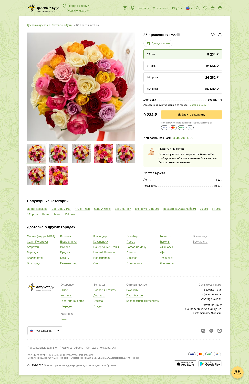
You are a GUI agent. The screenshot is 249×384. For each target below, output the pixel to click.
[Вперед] (134, 87)
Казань (64, 258)
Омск (96, 263)
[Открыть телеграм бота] (211, 330)
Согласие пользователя (101, 347)
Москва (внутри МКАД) (41, 236)
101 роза (32, 214)
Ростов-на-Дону (136, 247)
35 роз (204, 209)
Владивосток (35, 258)
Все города (200, 236)
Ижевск (65, 247)
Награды (66, 306)
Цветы (46, 214)
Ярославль (167, 263)
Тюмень (165, 241)
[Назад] (29, 87)
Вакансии (132, 290)
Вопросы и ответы (105, 290)
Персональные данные (42, 347)
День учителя (102, 209)
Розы (64, 319)
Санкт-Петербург (37, 241)
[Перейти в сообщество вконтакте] (203, 330)
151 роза (70, 214)
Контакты (66, 295)
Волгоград (33, 263)
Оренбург (133, 236)
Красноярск (100, 241)
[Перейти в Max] (219, 330)
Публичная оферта (71, 347)
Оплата (98, 301)
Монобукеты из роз (147, 209)
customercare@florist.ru (207, 313)
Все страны (200, 241)
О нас (64, 290)
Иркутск (65, 252)
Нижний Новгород (104, 252)
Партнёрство (134, 295)
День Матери (123, 209)
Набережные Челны (106, 247)
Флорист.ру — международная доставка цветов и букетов (80, 365)
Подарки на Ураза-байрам (179, 209)
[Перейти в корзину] (212, 8)
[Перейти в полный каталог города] (42, 8)
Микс (57, 214)
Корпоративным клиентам (142, 301)
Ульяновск (166, 247)
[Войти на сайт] (220, 8)
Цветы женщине (37, 209)
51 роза (216, 209)
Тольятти (165, 236)
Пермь (131, 241)
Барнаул (32, 252)
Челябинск (166, 258)
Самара (132, 252)
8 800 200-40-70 (183, 138)
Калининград (68, 263)
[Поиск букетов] (197, 8)
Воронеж (65, 236)
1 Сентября (82, 209)
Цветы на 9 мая (61, 209)
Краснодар (100, 236)
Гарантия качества (72, 301)
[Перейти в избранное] (205, 8)
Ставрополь (134, 263)
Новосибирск (101, 258)
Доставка (99, 295)
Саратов (132, 258)
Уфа (162, 252)
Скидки (98, 306)
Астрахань (33, 247)
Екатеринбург (68, 241)
